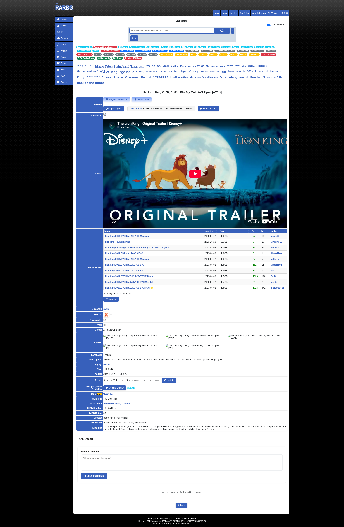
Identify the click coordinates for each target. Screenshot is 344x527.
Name (107, 231)
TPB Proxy (175, 518)
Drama (126, 403)
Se (253, 231)
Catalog (233, 13)
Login (216, 13)
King (80, 77)
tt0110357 (108, 394)
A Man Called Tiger (174, 71)
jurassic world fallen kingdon (246, 71)
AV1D (106, 309)
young (140, 71)
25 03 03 (153, 66)
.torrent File (143, 99)
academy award (236, 77)
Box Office (244, 13)
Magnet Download (117, 99)
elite (104, 71)
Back (182, 505)
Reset (134, 38)
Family (118, 403)
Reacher (255, 77)
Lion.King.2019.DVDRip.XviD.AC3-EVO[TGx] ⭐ (129, 288)
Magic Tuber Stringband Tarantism (119, 66)
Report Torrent (209, 108)
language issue (122, 72)
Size (222, 231)
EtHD (273, 276)
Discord (186, 518)
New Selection (259, 13)
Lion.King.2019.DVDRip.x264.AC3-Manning (127, 259)
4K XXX (284, 13)
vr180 (278, 77)
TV (61, 32)
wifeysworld (152, 71)
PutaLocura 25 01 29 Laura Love (202, 66)
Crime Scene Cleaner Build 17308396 (135, 77)
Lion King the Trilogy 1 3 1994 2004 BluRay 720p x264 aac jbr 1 (137, 247)
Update (170, 380)
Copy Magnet (114, 108)
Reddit (194, 518)
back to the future (90, 83)
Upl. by (273, 231)
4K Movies (273, 13)
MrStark (275, 259)
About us (158, 518)
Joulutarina (93, 77)
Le (262, 231)
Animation (108, 403)
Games (64, 38)
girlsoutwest (273, 71)
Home (225, 13)
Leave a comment (90, 451)
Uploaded (208, 231)
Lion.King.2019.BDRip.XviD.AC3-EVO (124, 253)
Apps (63, 57)
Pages (63, 82)
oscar (230, 66)
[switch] (269, 25)
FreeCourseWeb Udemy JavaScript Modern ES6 (196, 77)
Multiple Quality (116, 388)
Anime (63, 51)
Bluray (193, 71)
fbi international (87, 71)
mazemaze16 (277, 288)
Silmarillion (276, 253)
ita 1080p (248, 66)
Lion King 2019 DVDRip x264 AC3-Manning (127, 236)
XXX (62, 76)
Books (63, 69)
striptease (261, 66)
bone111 (275, 236)
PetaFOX (275, 247)
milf (223, 71)
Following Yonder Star (210, 71)
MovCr (274, 282)
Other (63, 63)
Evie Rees (89, 66)
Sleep (267, 77)
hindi (237, 66)
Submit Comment (95, 476)
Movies (64, 25)
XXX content (278, 24)
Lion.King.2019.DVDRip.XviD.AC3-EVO (124, 265)
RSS (166, 518)
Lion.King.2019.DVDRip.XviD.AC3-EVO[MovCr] (129, 282)
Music (63, 44)
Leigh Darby (170, 66)
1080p (80, 66)
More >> (112, 299)
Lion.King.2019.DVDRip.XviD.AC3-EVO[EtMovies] (130, 276)
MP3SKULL (276, 242)
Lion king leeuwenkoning (117, 242)
